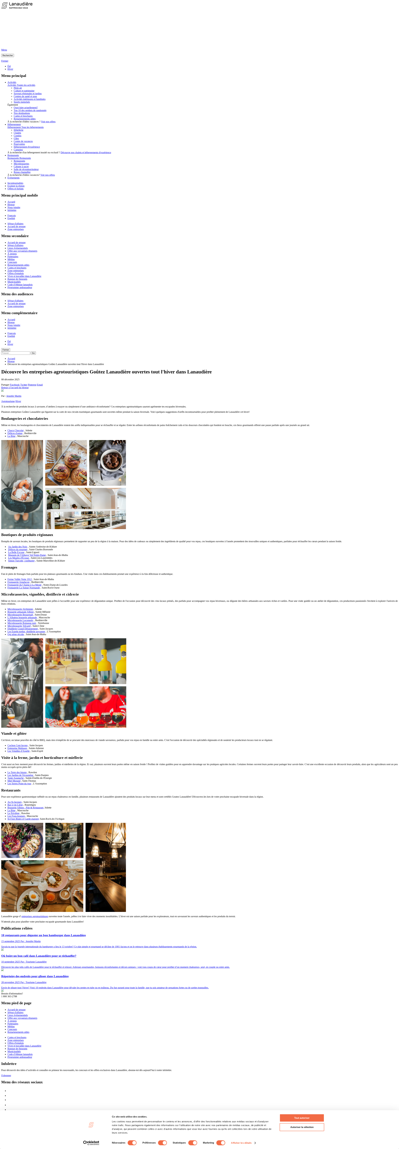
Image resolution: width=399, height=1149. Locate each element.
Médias (11, 259)
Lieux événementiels (17, 248)
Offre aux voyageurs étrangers (22, 251)
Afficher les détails (241, 1143)
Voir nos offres (48, 121)
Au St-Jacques (14, 802)
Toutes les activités (26, 85)
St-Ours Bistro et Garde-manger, (23, 819)
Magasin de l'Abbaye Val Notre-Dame (27, 555)
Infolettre (11, 210)
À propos (12, 253)
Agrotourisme (8, 401)
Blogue (11, 204)
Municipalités (14, 281)
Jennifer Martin (13, 396)
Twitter (23, 384)
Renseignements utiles (25, 118)
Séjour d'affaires (15, 223)
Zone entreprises (15, 229)
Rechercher (7, 55)
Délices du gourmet (17, 549)
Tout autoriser (302, 1118)
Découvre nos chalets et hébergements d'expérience (86, 152)
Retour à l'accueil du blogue (15, 387)
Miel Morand (13, 780)
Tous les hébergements (32, 127)
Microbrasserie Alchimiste (20, 609)
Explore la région (15, 186)
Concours (12, 262)
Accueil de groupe (16, 226)
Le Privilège (13, 813)
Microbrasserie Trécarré (19, 626)
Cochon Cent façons (17, 745)
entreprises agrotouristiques (35, 916)
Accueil (11, 201)
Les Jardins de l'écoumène (20, 775)
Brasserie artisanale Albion (20, 612)
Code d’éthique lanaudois (20, 284)
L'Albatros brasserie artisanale (22, 617)
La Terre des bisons (17, 772)
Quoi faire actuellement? (26, 107)
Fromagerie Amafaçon (18, 582)
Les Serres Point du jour (19, 783)
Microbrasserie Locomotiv (20, 620)
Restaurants (13, 155)
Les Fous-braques (16, 816)
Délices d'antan (14, 433)
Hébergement (14, 124)
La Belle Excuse (16, 552)
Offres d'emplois (15, 273)
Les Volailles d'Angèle (18, 751)
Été (9, 66)
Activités (11, 82)
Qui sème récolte (15, 634)
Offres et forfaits (15, 188)
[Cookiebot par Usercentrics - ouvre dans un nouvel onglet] (91, 1143)
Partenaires (12, 256)
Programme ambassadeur (19, 287)
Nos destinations (22, 113)
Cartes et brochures (23, 116)
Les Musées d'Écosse (18, 558)
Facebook (15, 384)
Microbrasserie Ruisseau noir (21, 623)
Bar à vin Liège (15, 804)
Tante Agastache (15, 778)
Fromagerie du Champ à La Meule (24, 585)
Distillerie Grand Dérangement (22, 628)
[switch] (162, 1142)
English (11, 218)
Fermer (5, 350)
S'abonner (6, 1075)
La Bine (11, 436)
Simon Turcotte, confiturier (21, 560)
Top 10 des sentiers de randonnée (30, 110)
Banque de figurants (17, 279)
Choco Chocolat (15, 430)
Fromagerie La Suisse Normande (23, 587)
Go (33, 353)
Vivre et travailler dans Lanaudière (24, 276)
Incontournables (15, 183)
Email (40, 384)
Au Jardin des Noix (17, 546)
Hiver (10, 69)
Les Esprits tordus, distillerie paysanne (26, 631)
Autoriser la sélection (302, 1127)
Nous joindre (13, 207)
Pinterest (32, 384)
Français (11, 215)
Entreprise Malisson (17, 748)
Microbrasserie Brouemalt (20, 614)
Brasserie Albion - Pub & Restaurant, (25, 807)
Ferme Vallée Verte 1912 (19, 579)
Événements (13, 177)
